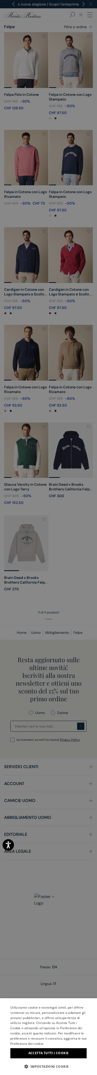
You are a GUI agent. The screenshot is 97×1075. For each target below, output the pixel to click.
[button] (48, 1066)
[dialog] (48, 537)
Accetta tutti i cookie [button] (48, 1053)
